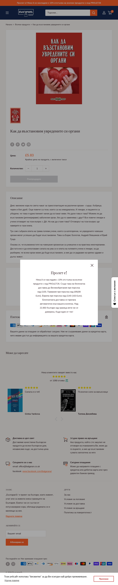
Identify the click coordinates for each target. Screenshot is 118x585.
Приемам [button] (103, 579)
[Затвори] (92, 265)
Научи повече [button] (12, 580)
